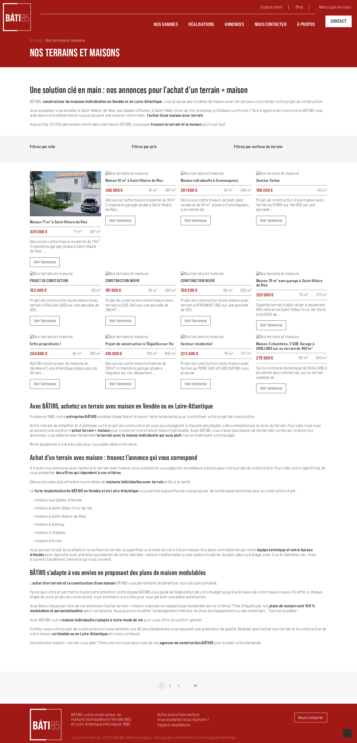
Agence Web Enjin (222, 737)
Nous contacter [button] (310, 717)
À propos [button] (306, 24)
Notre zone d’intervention (178, 714)
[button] (173, 724)
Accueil (36, 40)
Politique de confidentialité (173, 737)
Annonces (234, 24)
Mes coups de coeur (335, 7)
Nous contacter (271, 24)
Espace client (271, 7)
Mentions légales (139, 737)
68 (195, 685)
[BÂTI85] (17, 17)
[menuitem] (275, 8)
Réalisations (201, 24)
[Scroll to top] (347, 732)
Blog (299, 6)
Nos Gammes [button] (166, 24)
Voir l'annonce (45, 261)
